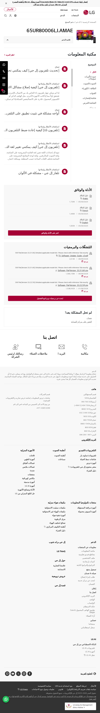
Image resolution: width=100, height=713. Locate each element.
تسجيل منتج (91, 569)
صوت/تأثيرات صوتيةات (90, 78)
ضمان (89, 318)
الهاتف (92, 599)
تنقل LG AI (90, 655)
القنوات (93, 93)
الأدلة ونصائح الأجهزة (26, 489)
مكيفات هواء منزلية (56, 502)
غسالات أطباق (29, 463)
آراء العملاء (90, 616)
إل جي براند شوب (57, 542)
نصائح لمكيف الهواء (57, 523)
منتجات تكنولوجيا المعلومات (83, 502)
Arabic (85, 198)
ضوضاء (93, 108)
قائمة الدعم (66, 40)
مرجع (86, 261)
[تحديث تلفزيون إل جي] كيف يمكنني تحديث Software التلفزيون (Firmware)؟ (31, 70)
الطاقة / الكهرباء (89, 88)
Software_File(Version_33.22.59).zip (73, 285)
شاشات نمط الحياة (88, 459)
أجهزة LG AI (30, 486)
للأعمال (10, 9)
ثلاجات (32, 455)
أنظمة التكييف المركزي (55, 526)
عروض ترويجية (58, 576)
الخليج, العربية (86, 673)
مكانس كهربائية (28, 478)
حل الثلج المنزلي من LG (25, 493)
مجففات (31, 474)
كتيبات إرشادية (89, 561)
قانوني (60, 689)
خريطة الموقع (81, 686)
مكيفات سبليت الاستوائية (55, 507)
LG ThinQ (61, 551)
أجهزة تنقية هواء (58, 515)
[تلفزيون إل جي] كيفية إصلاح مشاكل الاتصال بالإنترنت (31, 87)
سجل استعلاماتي (88, 627)
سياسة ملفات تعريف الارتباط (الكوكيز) (81, 689)
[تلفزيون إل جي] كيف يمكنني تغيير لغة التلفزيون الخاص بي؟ (31, 147)
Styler (32, 470)
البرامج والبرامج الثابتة (86, 565)
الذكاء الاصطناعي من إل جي (84, 644)
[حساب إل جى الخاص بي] (10, 15)
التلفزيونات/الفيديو (87, 450)
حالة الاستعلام (89, 606)
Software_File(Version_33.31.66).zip (73, 270)
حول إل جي (60, 560)
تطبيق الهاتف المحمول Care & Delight (82, 611)
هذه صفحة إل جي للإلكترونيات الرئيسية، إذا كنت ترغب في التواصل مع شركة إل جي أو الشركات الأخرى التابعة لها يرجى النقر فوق (52, 697)
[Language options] (15, 15)
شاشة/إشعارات (89, 98)
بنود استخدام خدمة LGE (63, 686)
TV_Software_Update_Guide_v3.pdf (73, 255)
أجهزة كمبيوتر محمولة (87, 511)
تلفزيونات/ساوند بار (88, 455)
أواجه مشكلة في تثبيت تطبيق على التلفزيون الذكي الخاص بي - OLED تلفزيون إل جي (31, 113)
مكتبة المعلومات (88, 551)
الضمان (92, 584)
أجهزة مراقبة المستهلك (86, 507)
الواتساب (91, 603)
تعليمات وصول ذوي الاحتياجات (43, 689)
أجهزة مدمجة (29, 482)
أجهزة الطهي (29, 459)
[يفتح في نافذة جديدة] (29, 673)
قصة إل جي (60, 585)
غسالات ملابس (29, 467)
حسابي (93, 620)
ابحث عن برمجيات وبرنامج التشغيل (50, 298)
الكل (94, 72)
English (85, 222)
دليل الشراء (91, 470)
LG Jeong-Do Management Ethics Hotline (82, 706)
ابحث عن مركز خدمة (86, 580)
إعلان (94, 588)
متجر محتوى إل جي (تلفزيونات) (83, 467)
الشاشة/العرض (89, 103)
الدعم (93, 542)
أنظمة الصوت (59, 450)
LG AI (93, 639)
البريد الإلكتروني (89, 439)
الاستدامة (61, 569)
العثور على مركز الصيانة (81, 321)
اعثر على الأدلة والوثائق (50, 233)
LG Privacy (24, 689)
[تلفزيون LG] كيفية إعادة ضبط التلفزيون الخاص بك (31, 130)
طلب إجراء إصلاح (88, 577)
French (85, 210)
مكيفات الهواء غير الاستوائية (53, 511)
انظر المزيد (10, 55)
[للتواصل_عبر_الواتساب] (6, 699)
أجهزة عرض (91, 463)
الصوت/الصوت (89, 84)
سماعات (61, 459)
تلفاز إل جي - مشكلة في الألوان (38, 173)
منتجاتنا (92, 624)
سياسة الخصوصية (44, 686)
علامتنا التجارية (59, 565)
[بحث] (5, 15)
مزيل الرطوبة (59, 519)
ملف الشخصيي (88, 558)
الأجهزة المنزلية (27, 450)
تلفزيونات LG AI (88, 648)
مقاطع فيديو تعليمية (87, 554)
